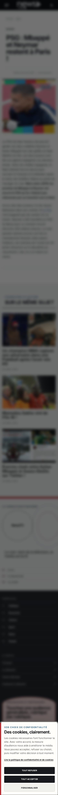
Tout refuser (29, 770)
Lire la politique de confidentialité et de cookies (28, 759)
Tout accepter (29, 779)
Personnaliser (29, 788)
